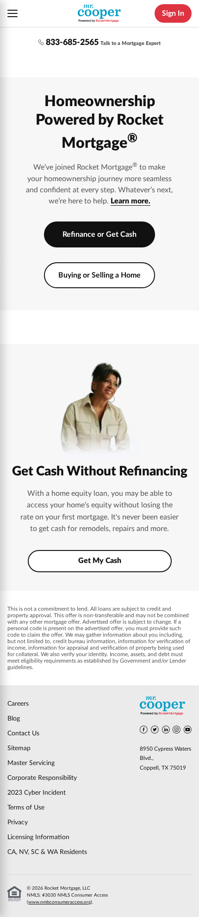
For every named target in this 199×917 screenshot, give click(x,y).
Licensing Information (38, 837)
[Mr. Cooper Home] (166, 707)
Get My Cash (99, 560)
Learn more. (130, 201)
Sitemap (19, 748)
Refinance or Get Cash (99, 234)
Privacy (17, 822)
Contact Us (23, 733)
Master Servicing (31, 763)
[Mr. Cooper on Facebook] (144, 731)
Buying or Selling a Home (99, 275)
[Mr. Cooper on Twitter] (155, 731)
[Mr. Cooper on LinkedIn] (166, 731)
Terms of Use (25, 807)
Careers (18, 704)
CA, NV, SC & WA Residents (47, 852)
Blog (13, 718)
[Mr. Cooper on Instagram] (176, 731)
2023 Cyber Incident (36, 793)
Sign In (173, 13)
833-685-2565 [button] (72, 42)
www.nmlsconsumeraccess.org (59, 902)
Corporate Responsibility (42, 778)
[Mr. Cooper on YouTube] (188, 731)
